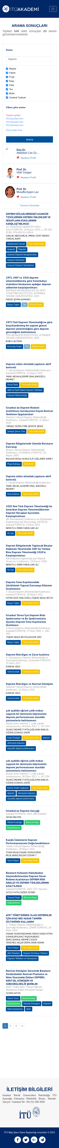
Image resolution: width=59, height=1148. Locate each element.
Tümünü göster (13, 115)
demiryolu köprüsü (16, 743)
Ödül (11, 85)
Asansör (11, 249)
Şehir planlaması (15, 1009)
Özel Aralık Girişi (14, 130)
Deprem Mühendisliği (17, 395)
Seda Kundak (13, 671)
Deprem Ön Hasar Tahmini (35, 953)
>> (22, 1026)
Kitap (11, 81)
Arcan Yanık (12, 384)
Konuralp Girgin (14, 346)
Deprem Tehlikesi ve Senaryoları (22, 958)
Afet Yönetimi (13, 953)
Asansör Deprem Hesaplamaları (22, 254)
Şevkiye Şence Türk (16, 431)
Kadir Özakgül (13, 737)
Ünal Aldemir (13, 494)
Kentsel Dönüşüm (32, 1003)
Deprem (22, 249)
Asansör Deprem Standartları (20, 265)
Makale (12, 68)
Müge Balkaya (13, 464)
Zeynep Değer (13, 897)
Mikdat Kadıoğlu (14, 822)
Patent (12, 72)
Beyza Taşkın (13, 304)
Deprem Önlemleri (15, 260)
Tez (11, 89)
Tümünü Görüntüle (29, 205)
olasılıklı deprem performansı (20, 748)
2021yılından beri (14, 125)
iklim (28, 1009)
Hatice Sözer (13, 998)
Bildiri (12, 93)
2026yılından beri (14, 118)
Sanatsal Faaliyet (17, 97)
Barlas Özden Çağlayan (18, 788)
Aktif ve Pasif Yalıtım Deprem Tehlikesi (24, 390)
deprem (46, 737)
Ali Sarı (10, 533)
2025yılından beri (14, 121)
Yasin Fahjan (13, 860)
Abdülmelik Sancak (16, 243)
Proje (11, 76)
